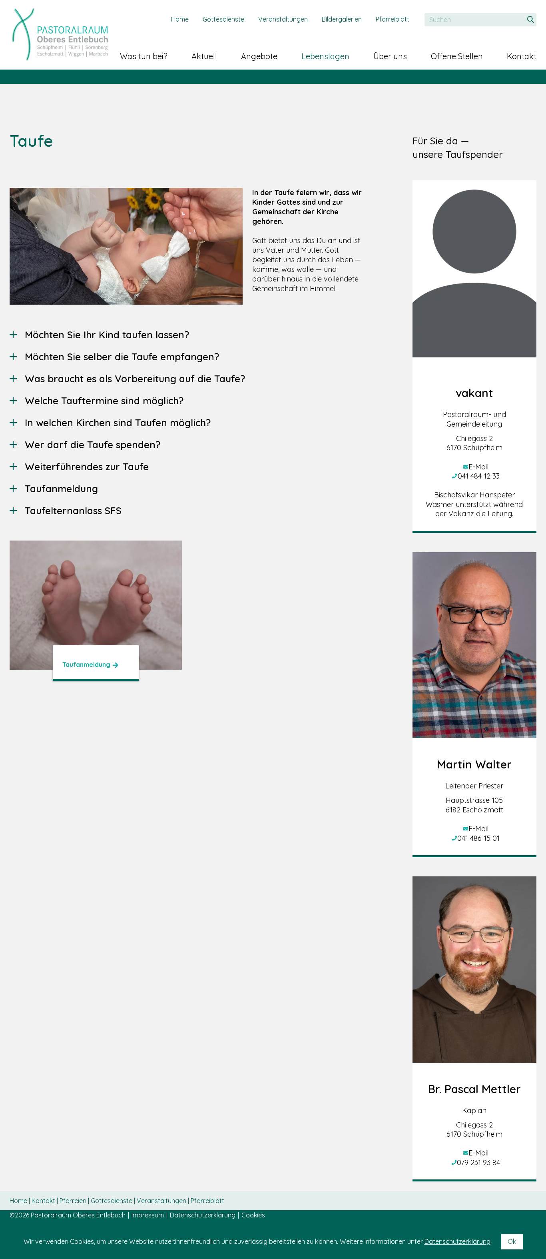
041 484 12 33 (479, 476)
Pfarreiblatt (392, 19)
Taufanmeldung (61, 489)
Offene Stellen (457, 56)
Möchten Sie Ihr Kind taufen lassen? (107, 335)
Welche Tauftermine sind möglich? (104, 401)
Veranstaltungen (283, 19)
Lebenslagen (325, 56)
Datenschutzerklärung (202, 1215)
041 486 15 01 (478, 838)
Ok (512, 1241)
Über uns (390, 56)
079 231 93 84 (478, 1162)
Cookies (253, 1215)
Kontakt (521, 56)
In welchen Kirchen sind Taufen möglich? (118, 423)
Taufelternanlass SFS (73, 511)
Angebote (259, 56)
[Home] (60, 34)
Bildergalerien (342, 19)
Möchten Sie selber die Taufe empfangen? (122, 357)
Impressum (148, 1215)
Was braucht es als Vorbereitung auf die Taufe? (135, 379)
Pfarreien (74, 1201)
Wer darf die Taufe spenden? (92, 445)
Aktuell (204, 56)
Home (180, 19)
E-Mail (478, 466)
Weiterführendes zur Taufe (87, 467)
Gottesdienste (223, 19)
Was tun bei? (143, 56)
